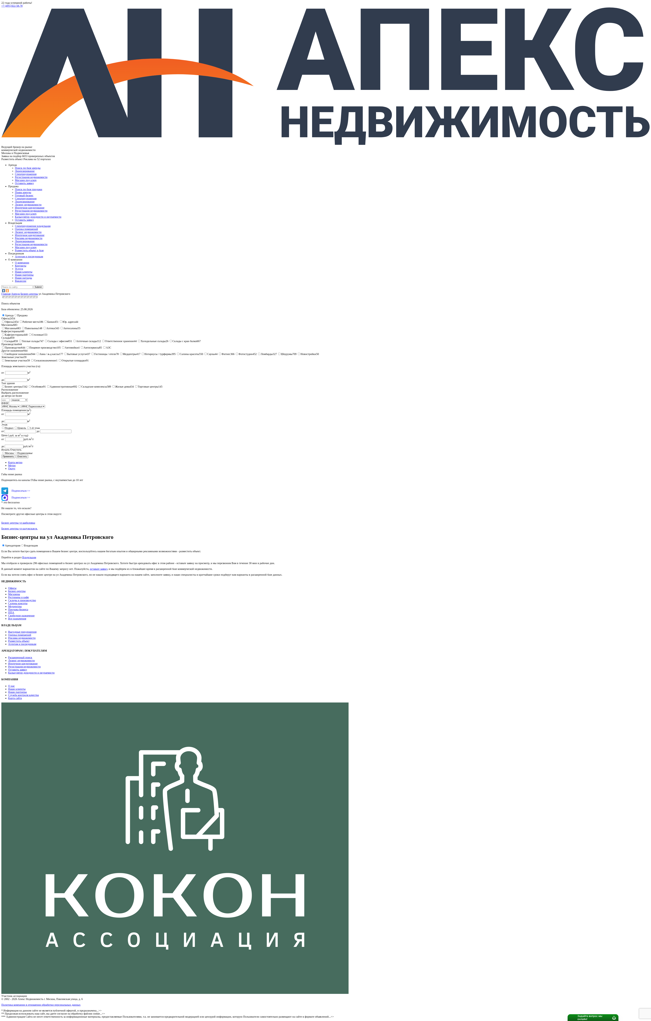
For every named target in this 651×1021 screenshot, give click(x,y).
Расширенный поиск (20, 657)
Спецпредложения (25, 174)
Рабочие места (31, 321)
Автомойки (71, 347)
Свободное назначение (18, 354)
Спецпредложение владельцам (33, 226)
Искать (5, 449)
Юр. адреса (69, 321)
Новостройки (308, 354)
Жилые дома (122, 386)
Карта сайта (15, 698)
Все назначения (17, 618)
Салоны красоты (189, 354)
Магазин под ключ (25, 180)
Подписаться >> (21, 490)
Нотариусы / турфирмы (158, 354)
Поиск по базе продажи (28, 189)
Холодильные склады (153, 341)
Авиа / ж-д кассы (49, 354)
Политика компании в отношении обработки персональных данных (41, 1004)
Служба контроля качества (23, 695)
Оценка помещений (26, 229)
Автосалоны (70, 328)
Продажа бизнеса (18, 609)
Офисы (9, 321)
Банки (50, 321)
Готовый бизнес (24, 195)
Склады (9, 341)
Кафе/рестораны (14, 334)
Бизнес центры (13, 386)
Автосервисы (91, 347)
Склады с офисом (58, 341)
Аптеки (50, 328)
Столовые (37, 334)
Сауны (211, 354)
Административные (61, 386)
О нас (11, 686)
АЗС (108, 347)
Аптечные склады (86, 341)
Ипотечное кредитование (29, 207)
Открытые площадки (74, 360)
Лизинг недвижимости (28, 204)
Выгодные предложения (22, 631)
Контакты (20, 265)
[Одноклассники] (7, 290)
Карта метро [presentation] (15, 462)
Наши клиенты (23, 271)
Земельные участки (16, 360)
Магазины (11, 328)
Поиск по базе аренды (28, 168)
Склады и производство (22, 600)
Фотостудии (246, 354)
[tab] (329, 462)
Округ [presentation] (11, 468)
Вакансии (20, 281)
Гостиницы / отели (105, 354)
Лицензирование (25, 171)
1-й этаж (35, 428)
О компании (22, 262)
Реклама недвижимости (28, 238)
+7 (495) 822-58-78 (12, 5)
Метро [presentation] (12, 465)
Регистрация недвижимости (31, 177)
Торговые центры (148, 386)
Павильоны (31, 328)
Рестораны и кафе (18, 597)
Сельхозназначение (45, 360)
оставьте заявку (98, 568)
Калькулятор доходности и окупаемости (38, 216)
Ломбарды (267, 354)
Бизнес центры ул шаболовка (18, 522)
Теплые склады (31, 341)
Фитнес (226, 354)
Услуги (19, 268)
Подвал (9, 428)
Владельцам (31, 545)
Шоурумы (286, 354)
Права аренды (23, 192)
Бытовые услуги (76, 354)
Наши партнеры (24, 274)
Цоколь (21, 428)
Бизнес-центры (17, 591)
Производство (13, 347)
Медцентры (129, 354)
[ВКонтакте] (3, 290)
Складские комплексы (94, 386)
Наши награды (23, 277)
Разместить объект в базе (29, 250)
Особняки (37, 386)
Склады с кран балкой (185, 341)
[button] (9, 315)
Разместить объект (18, 641)
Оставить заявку (24, 219)
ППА (11, 612)
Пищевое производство (43, 347)
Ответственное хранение (119, 341)
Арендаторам (12, 545)
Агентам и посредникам (29, 256)
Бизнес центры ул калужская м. (19, 528)
